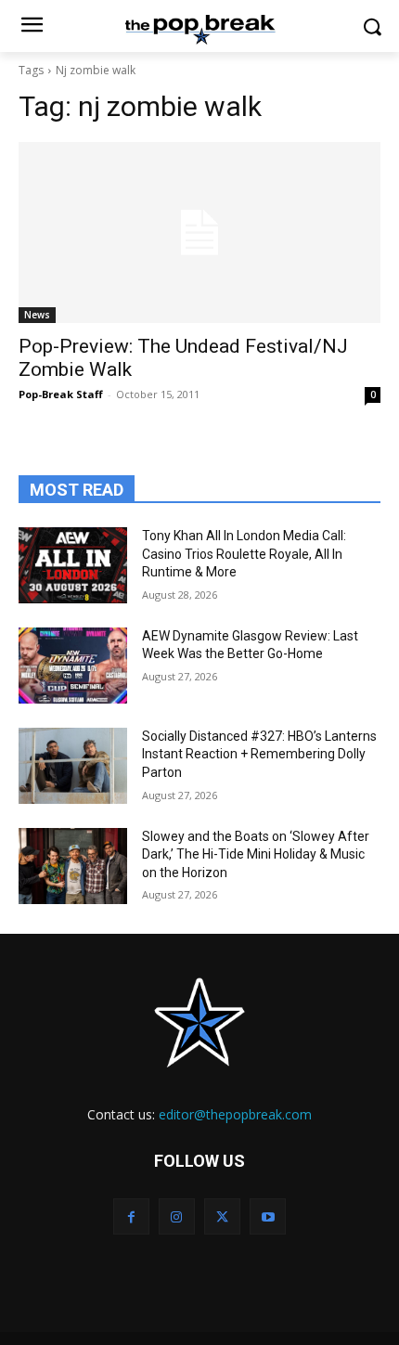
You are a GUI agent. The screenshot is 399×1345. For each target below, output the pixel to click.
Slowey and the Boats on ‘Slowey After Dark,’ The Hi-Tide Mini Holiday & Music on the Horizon (255, 854)
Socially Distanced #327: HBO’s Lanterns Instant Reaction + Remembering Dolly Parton (259, 754)
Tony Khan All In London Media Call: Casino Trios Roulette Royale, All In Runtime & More (244, 553)
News (37, 314)
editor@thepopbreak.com (235, 1114)
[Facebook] (131, 1216)
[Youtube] (268, 1216)
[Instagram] (177, 1216)
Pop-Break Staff (61, 394)
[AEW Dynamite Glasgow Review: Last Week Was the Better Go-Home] (73, 665)
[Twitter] (222, 1216)
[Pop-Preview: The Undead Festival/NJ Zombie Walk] (199, 232)
